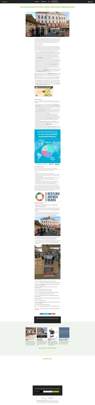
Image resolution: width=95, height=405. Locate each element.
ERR (50, 123)
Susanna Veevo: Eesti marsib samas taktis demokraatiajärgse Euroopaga (49, 292)
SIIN (41, 176)
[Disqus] (47, 370)
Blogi (49, 1)
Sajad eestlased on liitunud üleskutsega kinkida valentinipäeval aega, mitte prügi (50, 282)
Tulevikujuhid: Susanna (43, 300)
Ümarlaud (37, 1)
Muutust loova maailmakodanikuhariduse (44, 84)
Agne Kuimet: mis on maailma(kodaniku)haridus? (43, 304)
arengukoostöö (49, 121)
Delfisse (47, 123)
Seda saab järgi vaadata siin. (53, 215)
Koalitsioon (54, 1)
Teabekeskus (43, 1)
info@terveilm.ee (56, 400)
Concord (58, 46)
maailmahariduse (54, 121)
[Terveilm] (4, 1)
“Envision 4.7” (38, 80)
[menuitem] (59, 1)
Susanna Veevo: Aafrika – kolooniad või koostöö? (45, 289)
